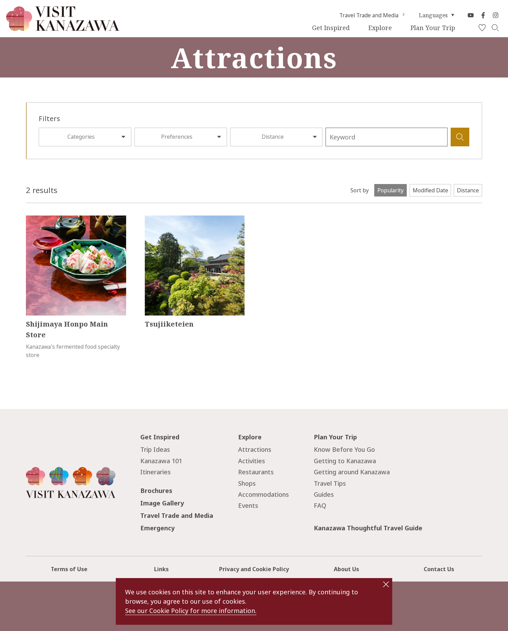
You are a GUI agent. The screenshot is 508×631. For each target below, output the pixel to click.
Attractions (254, 449)
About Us (346, 569)
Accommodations (263, 494)
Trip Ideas (155, 449)
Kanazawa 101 (161, 461)
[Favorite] (482, 28)
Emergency (157, 528)
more (32, 219)
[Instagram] (495, 15)
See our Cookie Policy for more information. (190, 610)
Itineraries (155, 472)
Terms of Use (69, 569)
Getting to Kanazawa (345, 461)
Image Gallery (162, 503)
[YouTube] (471, 15)
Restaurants (256, 472)
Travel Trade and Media (368, 15)
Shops (247, 483)
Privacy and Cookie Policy (254, 569)
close (386, 584)
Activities (251, 461)
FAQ (320, 505)
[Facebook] (483, 15)
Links (161, 569)
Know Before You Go (344, 449)
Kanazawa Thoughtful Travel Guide (368, 528)
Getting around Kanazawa (352, 472)
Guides (324, 494)
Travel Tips (330, 483)
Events (248, 505)
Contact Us (439, 569)
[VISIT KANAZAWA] (63, 28)
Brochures (156, 490)
